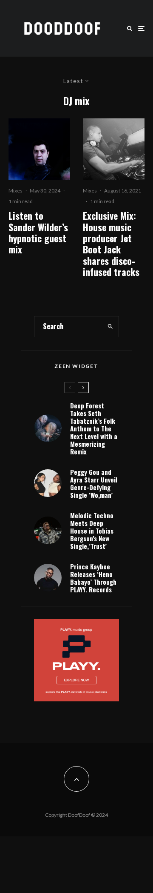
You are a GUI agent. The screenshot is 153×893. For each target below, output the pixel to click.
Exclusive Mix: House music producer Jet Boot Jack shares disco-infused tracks (111, 243)
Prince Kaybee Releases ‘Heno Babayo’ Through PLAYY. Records (93, 578)
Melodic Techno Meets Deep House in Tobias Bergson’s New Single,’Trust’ (91, 530)
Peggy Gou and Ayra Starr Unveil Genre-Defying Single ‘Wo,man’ (93, 483)
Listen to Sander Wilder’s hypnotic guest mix (38, 232)
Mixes (15, 190)
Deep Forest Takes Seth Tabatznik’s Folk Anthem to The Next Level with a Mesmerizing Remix (93, 428)
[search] (110, 326)
